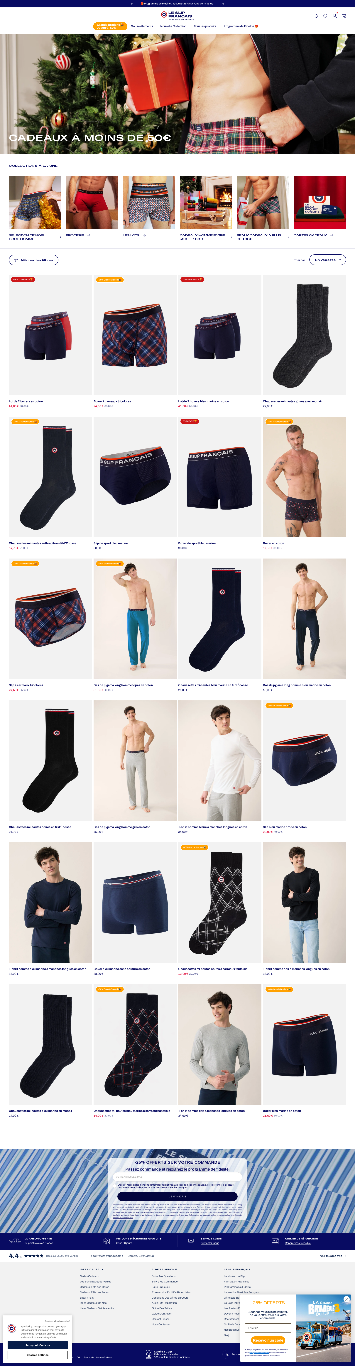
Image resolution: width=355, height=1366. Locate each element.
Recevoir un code (268, 1340)
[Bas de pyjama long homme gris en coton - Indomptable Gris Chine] (135, 760)
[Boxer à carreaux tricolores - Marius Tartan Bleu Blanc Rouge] (135, 335)
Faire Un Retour (161, 1287)
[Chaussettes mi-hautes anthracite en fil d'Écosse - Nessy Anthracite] (50, 477)
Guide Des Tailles (162, 1308)
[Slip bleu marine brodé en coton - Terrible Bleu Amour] (304, 760)
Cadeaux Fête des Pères (94, 1292)
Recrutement (231, 1319)
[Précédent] (132, 3)
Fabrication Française (236, 1281)
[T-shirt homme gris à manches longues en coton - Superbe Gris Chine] (219, 1044)
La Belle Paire (232, 1303)
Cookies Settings (104, 1357)
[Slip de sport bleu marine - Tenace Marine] (135, 477)
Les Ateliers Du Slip (235, 1308)
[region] (37, 1339)
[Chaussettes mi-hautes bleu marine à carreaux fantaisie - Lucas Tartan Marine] (135, 1044)
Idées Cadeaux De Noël (93, 1303)
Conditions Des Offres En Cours (170, 1297)
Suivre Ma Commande (165, 1281)
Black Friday (87, 1297)
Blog (226, 1335)
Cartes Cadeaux (89, 1276)
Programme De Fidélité (237, 1287)
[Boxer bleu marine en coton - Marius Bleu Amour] (304, 1044)
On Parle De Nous (234, 1324)
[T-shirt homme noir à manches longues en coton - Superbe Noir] (304, 902)
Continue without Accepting (57, 1321)
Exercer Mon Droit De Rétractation (171, 1292)
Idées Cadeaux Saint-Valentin (97, 1308)
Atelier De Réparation (164, 1303)
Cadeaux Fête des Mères (94, 1287)
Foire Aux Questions (163, 1276)
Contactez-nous (210, 1243)
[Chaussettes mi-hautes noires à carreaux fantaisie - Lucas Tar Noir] (219, 902)
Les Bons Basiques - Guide (95, 1281)
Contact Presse (161, 1319)
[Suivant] (223, 3)
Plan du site (89, 1357)
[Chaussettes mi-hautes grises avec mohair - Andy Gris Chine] (304, 335)
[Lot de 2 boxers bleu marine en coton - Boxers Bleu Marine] (219, 335)
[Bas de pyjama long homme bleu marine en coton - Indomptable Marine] (304, 619)
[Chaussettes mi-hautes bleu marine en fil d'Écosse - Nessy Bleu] (219, 619)
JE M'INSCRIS (177, 1196)
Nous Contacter (161, 1324)
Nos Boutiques (232, 1329)
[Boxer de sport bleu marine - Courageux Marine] (219, 477)
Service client (212, 1238)
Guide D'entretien (162, 1313)
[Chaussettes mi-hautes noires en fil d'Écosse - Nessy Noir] (50, 760)
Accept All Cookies (38, 1345)
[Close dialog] (346, 1299)
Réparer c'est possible (298, 1243)
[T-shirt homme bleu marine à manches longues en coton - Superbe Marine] (50, 902)
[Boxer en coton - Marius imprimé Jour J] (304, 477)
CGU (79, 1357)
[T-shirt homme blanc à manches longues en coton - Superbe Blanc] (219, 760)
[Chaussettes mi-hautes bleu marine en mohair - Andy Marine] (50, 1044)
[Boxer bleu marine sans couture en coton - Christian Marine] (135, 902)
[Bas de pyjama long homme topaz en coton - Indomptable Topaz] (135, 619)
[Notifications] (316, 16)
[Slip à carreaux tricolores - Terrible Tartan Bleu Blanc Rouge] (50, 619)
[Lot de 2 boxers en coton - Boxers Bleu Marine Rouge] (50, 335)
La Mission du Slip (234, 1276)
